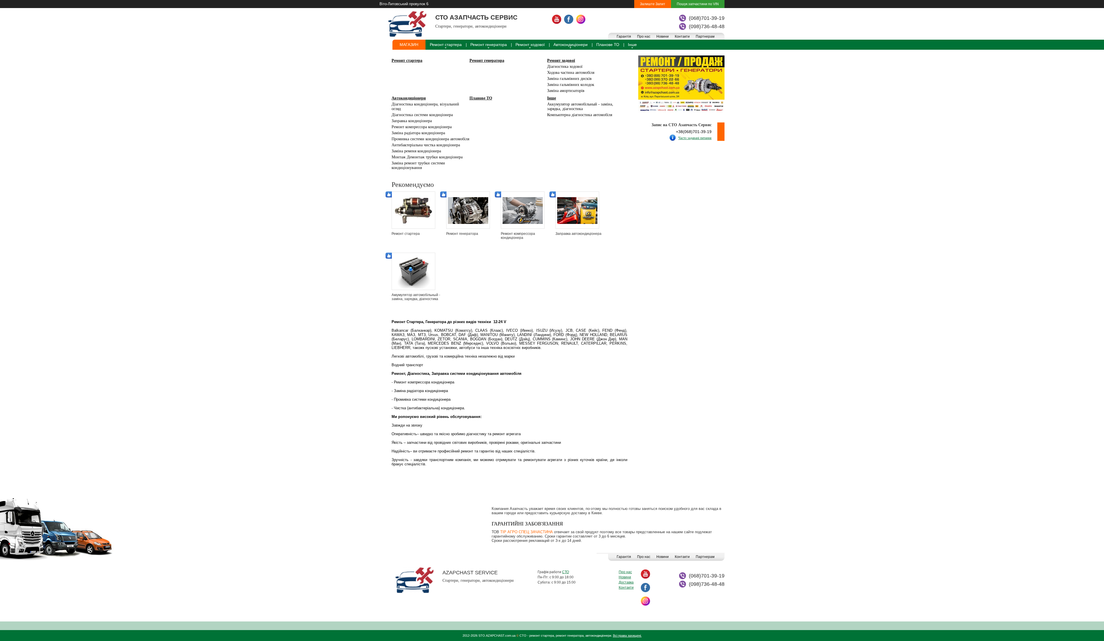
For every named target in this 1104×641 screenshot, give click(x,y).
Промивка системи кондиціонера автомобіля (430, 139)
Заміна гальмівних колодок (570, 84)
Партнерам (705, 36)
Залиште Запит (652, 4)
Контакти (682, 36)
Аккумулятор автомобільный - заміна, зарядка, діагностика (580, 106)
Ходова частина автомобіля (570, 72)
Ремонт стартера (446, 44)
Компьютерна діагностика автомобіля (579, 115)
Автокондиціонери (570, 44)
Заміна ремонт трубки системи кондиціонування (418, 165)
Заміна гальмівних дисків (569, 78)
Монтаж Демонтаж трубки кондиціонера (427, 157)
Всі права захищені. (627, 635)
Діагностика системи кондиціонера (422, 115)
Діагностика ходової (564, 66)
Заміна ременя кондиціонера (416, 151)
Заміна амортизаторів (565, 91)
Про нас (643, 36)
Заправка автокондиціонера (578, 234)
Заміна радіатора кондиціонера (418, 133)
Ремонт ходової (530, 44)
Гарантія (624, 36)
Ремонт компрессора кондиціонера (422, 127)
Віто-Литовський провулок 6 (403, 4)
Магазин (409, 44)
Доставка (626, 582)
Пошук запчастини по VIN (698, 4)
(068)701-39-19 (706, 18)
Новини (662, 36)
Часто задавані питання (695, 138)
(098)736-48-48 (706, 26)
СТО (565, 572)
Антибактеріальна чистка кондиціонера (426, 145)
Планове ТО (607, 44)
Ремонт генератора (488, 44)
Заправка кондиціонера (412, 121)
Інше (632, 44)
